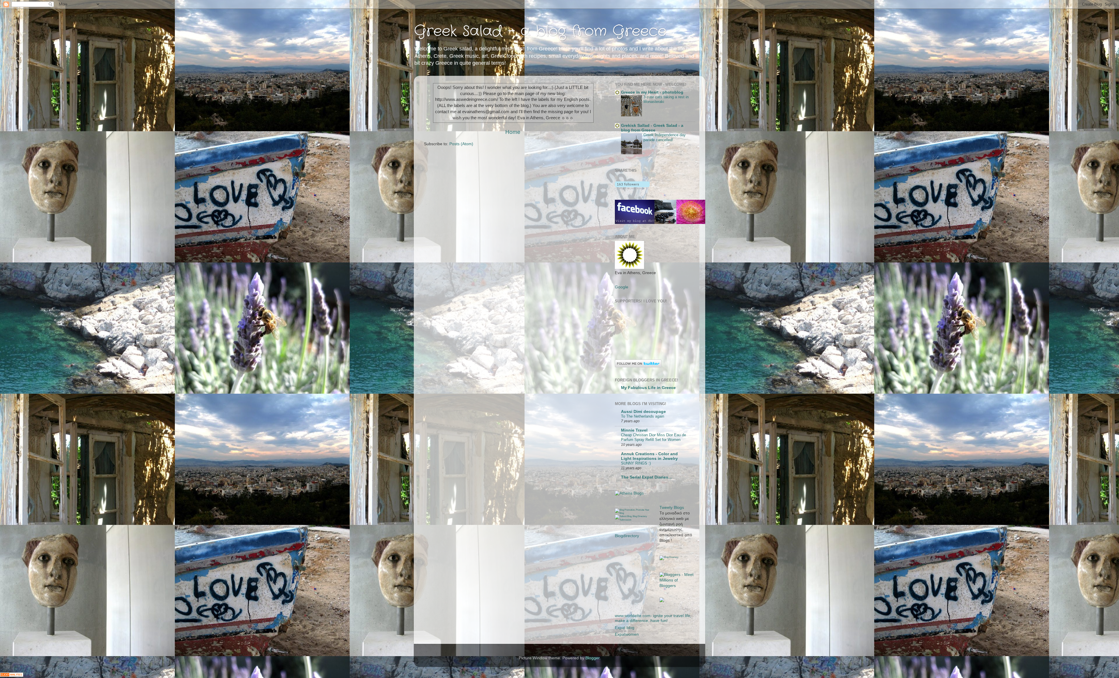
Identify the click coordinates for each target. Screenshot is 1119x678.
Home (512, 132)
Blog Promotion (667, 554)
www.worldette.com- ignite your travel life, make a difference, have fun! (653, 618)
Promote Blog (638, 523)
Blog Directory (622, 506)
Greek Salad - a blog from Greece (540, 31)
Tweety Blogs (671, 507)
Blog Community (683, 554)
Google (621, 287)
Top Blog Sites (637, 506)
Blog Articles (672, 561)
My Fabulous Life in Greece (648, 388)
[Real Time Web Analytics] (11, 675)
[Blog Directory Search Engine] (633, 519)
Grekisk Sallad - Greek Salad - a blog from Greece (652, 127)
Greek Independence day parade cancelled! (664, 137)
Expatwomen (627, 634)
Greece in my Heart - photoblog (652, 92)
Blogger (592, 658)
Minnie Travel (634, 430)
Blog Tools (626, 523)
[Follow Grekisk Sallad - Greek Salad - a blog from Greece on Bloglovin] (632, 188)
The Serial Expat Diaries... (646, 477)
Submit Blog (685, 561)
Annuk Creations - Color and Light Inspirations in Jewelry (649, 456)
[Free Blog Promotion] (633, 513)
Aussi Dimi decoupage (643, 411)
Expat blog (624, 628)
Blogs (617, 523)
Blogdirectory (627, 536)
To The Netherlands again (642, 416)
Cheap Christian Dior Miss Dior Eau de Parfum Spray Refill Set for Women (653, 437)
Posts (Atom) (461, 144)
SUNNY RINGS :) (636, 463)
